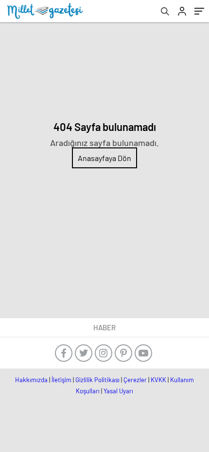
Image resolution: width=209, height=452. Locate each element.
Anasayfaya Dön (104, 157)
